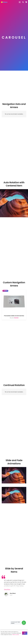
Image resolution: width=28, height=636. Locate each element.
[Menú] (19, 2)
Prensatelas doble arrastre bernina (14, 316)
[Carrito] (26, 2)
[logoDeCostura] (4, 2)
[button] (23, 2)
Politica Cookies (15, 634)
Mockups (14, 207)
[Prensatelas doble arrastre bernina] (14, 290)
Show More (7, 589)
